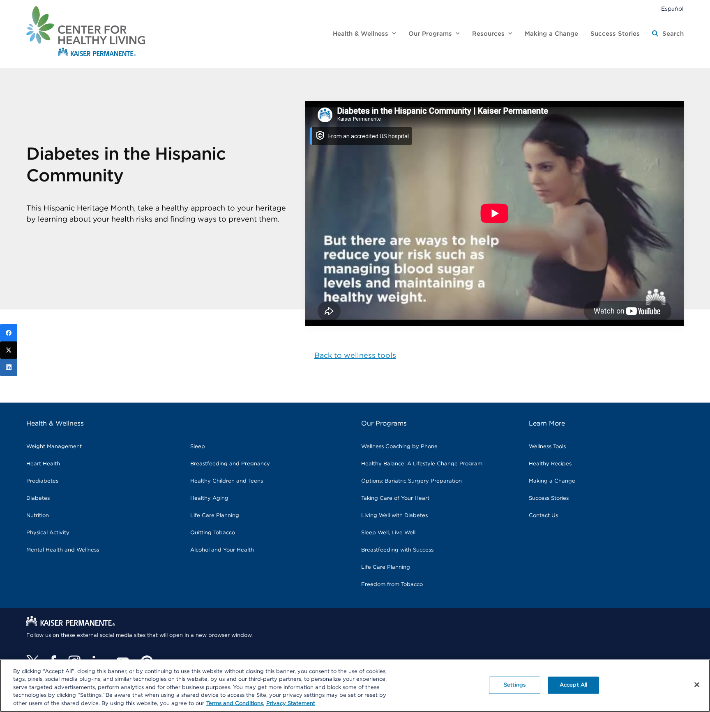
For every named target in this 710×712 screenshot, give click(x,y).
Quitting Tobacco (212, 533)
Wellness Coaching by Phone (399, 446)
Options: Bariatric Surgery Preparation (411, 481)
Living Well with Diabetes (394, 515)
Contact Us (543, 515)
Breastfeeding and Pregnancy (230, 464)
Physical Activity (47, 533)
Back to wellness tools (355, 355)
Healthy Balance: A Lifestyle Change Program (421, 464)
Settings (515, 685)
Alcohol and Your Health (222, 550)
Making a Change (552, 481)
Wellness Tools (547, 446)
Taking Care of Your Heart (395, 498)
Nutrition (37, 515)
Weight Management (54, 446)
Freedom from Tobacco (392, 584)
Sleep (197, 446)
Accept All (573, 685)
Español (672, 9)
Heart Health (43, 464)
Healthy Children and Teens (226, 481)
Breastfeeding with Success (397, 550)
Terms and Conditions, (235, 703)
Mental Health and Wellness (62, 550)
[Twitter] (8, 350)
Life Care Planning (214, 515)
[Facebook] (8, 332)
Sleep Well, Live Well (388, 533)
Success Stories (549, 498)
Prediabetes (42, 481)
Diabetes (38, 498)
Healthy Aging (209, 498)
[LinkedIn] (8, 367)
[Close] (697, 685)
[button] (668, 34)
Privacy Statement (290, 703)
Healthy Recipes (550, 464)
